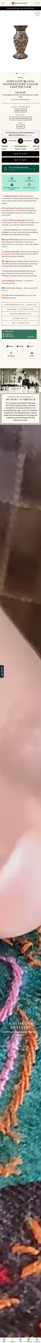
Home (20, 77)
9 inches (20, 126)
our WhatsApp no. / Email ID (20, 305)
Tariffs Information (20, 314)
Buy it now (21, 160)
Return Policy (20, 318)
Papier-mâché (20, 110)
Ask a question (20, 323)
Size (20, 123)
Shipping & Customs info (20, 309)
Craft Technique (20, 107)
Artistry (20, 115)
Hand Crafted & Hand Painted (20, 118)
